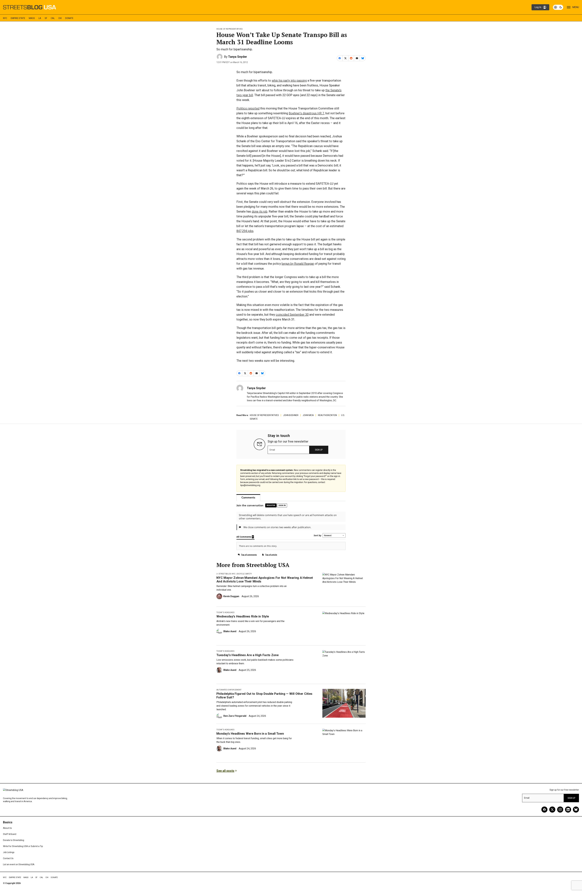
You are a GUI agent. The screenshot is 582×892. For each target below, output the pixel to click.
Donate (69, 18)
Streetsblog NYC (227, 574)
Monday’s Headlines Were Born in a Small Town (250, 733)
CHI (60, 18)
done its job (259, 211)
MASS (32, 18)
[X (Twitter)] (552, 809)
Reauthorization (327, 415)
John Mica (308, 415)
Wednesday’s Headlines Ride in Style (242, 616)
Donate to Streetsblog (13, 840)
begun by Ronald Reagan (298, 263)
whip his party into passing (289, 80)
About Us (7, 828)
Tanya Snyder (237, 57)
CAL (53, 18)
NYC (5, 18)
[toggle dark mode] (558, 7)
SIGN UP (319, 450)
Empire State (18, 18)
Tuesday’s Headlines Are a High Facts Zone (247, 655)
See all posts (225, 771)
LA (39, 18)
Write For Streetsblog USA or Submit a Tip (23, 846)
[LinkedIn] (568, 809)
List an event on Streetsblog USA (18, 864)
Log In (538, 7)
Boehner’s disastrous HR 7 (306, 113)
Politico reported (247, 108)
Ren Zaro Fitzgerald (234, 715)
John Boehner (290, 415)
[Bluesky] (576, 809)
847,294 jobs (244, 231)
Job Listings (8, 852)
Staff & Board (9, 834)
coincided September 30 (292, 314)
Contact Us (8, 858)
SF (46, 18)
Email (272, 450)
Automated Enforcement (229, 690)
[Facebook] (544, 809)
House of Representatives (229, 29)
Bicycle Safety (244, 574)
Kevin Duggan (231, 596)
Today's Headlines (225, 612)
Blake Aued (229, 631)
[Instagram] (560, 809)
